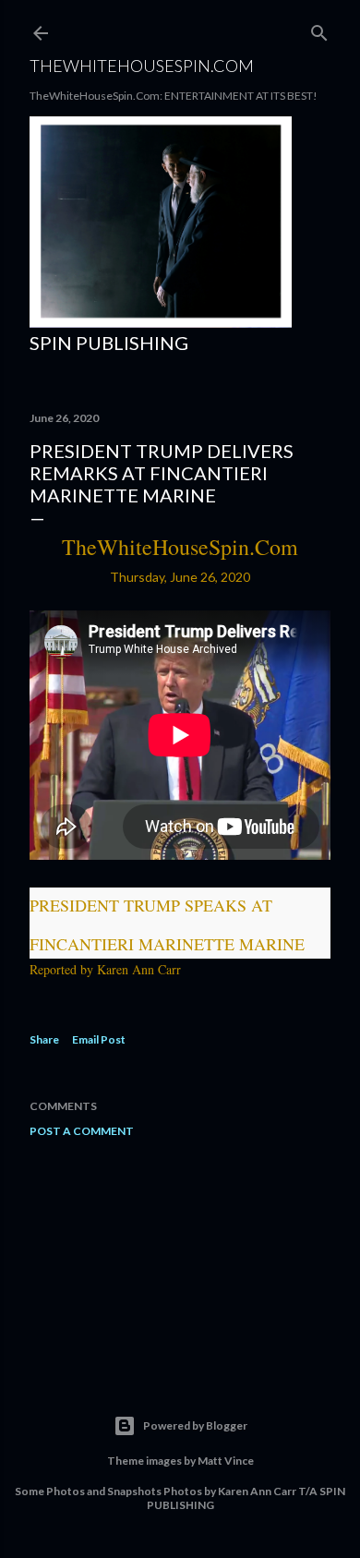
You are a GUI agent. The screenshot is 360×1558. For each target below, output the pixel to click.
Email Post (99, 1039)
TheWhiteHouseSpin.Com (142, 65)
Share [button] (44, 1039)
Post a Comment (82, 1131)
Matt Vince (226, 1460)
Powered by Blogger (195, 1425)
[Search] (319, 29)
